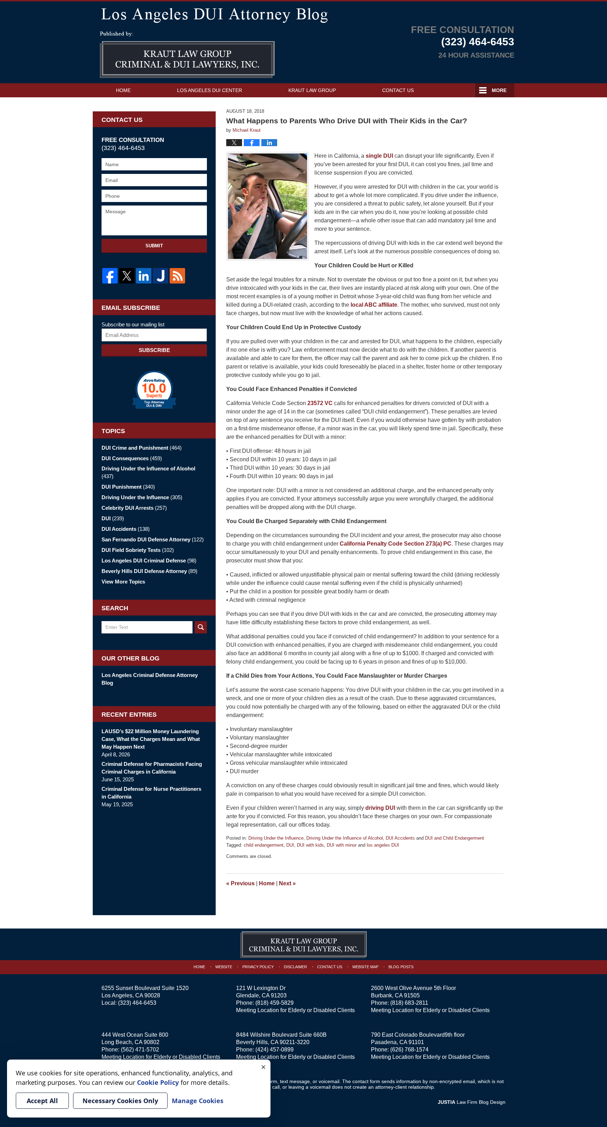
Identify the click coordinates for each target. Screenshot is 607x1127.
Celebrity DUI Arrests (134, 508)
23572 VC (320, 403)
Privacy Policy (258, 967)
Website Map (365, 967)
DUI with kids (310, 845)
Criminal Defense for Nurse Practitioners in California (151, 793)
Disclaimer (295, 967)
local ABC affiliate (374, 305)
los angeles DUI (383, 845)
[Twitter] (126, 276)
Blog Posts (401, 967)
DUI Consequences (132, 458)
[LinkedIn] (143, 276)
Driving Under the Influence (276, 838)
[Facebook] (110, 276)
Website (223, 967)
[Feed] (177, 276)
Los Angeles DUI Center (209, 90)
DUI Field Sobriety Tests (138, 550)
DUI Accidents (400, 838)
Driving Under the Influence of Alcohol (344, 838)
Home (123, 90)
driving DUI (380, 808)
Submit (154, 245)
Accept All (42, 1100)
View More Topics (123, 582)
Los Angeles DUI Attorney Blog (187, 55)
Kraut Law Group (312, 90)
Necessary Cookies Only (120, 1100)
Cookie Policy (158, 1082)
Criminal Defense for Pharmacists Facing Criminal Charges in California (152, 768)
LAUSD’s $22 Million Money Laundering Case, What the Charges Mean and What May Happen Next (151, 739)
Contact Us (398, 90)
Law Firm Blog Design (471, 1102)
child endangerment (263, 845)
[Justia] (160, 276)
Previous (240, 883)
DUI (290, 845)
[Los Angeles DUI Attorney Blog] (303, 13)
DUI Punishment (128, 487)
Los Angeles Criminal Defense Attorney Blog (150, 679)
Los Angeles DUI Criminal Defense (149, 561)
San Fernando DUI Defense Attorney (153, 539)
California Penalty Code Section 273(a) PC (395, 544)
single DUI (379, 156)
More (499, 90)
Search (201, 627)
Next (287, 883)
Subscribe (154, 350)
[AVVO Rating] (154, 390)
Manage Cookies (197, 1100)
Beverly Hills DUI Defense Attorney (149, 571)
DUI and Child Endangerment (454, 838)
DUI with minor (342, 845)
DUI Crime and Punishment (142, 448)
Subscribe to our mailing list (133, 324)
